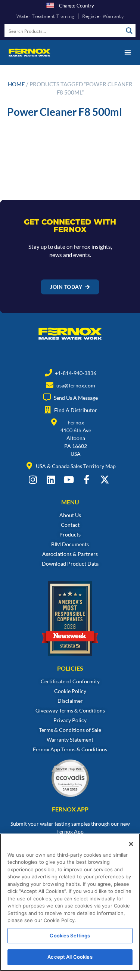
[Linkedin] (50, 479)
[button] (127, 52)
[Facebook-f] (86, 479)
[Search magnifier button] (129, 30)
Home (16, 84)
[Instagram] (33, 479)
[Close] (131, 844)
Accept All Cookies (69, 957)
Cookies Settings (70, 935)
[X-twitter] (104, 479)
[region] (70, 902)
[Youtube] (68, 479)
